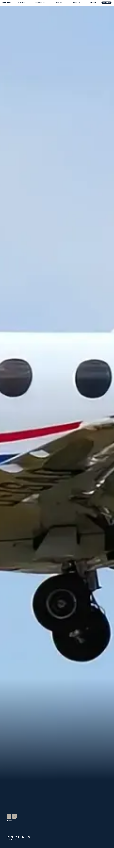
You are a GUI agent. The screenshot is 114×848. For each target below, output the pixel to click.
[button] (22, 3)
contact (106, 2)
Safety (93, 2)
